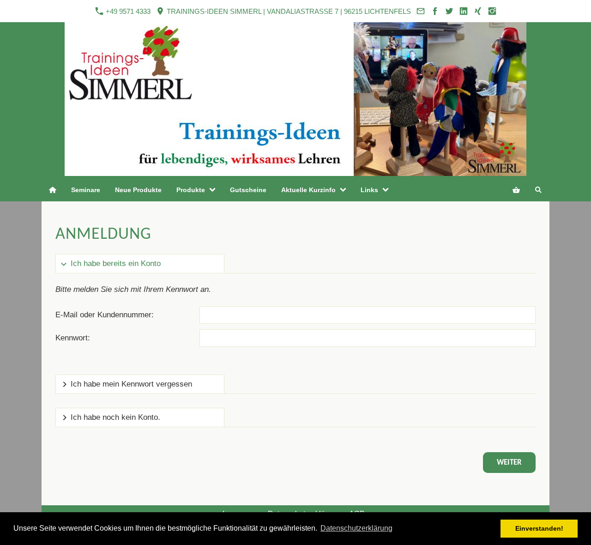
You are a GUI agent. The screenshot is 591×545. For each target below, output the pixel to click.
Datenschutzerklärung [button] (356, 528)
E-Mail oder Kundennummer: (104, 314)
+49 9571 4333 (127, 11)
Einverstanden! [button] (539, 528)
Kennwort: (72, 337)
